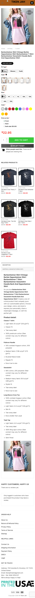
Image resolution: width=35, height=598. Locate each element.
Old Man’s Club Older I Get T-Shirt (25, 222)
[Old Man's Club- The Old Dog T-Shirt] (9, 209)
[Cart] (32, 2)
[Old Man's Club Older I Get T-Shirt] (26, 209)
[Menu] (2, 3)
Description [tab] (6, 265)
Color (3, 105)
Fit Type (4, 67)
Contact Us (5, 544)
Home (3, 48)
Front (7, 121)
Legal (3, 558)
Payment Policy (6, 551)
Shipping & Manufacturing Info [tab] (13, 269)
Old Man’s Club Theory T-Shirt (8, 190)
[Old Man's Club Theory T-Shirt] (9, 177)
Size (3, 92)
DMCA (3, 554)
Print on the (5, 118)
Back (6, 123)
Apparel (10, 48)
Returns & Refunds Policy (10, 523)
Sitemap (4, 534)
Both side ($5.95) (11, 126)
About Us (4, 520)
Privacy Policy (6, 527)
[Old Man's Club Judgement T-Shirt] (9, 240)
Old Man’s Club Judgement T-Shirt (6, 253)
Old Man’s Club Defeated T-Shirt (25, 190)
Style (4, 75)
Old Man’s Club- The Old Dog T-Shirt (8, 222)
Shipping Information (8, 548)
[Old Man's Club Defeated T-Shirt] (26, 177)
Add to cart (21, 140)
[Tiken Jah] (17, 2)
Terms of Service (7, 530)
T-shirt (17, 48)
